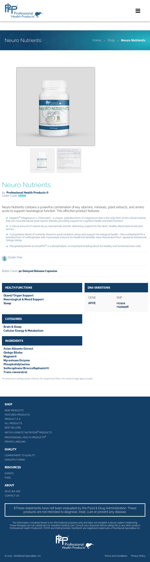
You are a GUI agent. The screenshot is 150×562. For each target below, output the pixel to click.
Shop (111, 40)
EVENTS (9, 473)
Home (96, 40)
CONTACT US (12, 495)
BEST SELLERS (13, 427)
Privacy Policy (138, 556)
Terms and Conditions (115, 556)
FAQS (8, 477)
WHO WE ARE (12, 491)
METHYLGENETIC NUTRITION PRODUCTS (28, 432)
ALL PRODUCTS (13, 423)
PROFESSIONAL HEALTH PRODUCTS (25, 437)
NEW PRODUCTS (14, 410)
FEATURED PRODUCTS (17, 414)
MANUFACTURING (15, 459)
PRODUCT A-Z (13, 419)
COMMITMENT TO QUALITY (20, 455)
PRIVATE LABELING (15, 441)
